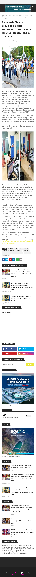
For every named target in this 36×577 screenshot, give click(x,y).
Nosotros (14, 570)
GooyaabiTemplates (18, 574)
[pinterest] (10, 353)
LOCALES (26, 251)
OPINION (27, 253)
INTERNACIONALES (9, 251)
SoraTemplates (16, 573)
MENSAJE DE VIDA (8, 253)
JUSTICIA (18, 251)
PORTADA (9, 15)
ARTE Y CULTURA (12, 248)
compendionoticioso (10, 41)
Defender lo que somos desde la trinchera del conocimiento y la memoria (21, 298)
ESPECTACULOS (24, 248)
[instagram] (26, 353)
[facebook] (10, 349)
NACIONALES (18, 253)
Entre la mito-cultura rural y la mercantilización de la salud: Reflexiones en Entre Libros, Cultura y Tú (22, 286)
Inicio (3, 15)
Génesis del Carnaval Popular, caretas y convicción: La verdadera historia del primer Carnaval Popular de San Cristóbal (22, 273)
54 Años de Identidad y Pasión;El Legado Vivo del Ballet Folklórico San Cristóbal (22, 532)
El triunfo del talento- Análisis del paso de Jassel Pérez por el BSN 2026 (22, 467)
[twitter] (26, 349)
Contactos (22, 570)
